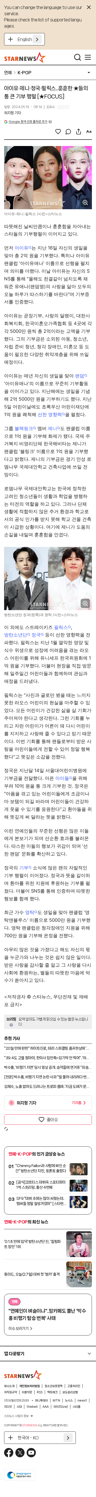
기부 (23, 867)
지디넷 (8, 1406)
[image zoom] (85, 202)
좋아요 (52, 1119)
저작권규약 (10, 1392)
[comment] (68, 131)
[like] (58, 131)
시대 (19, 1406)
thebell (32, 1406)
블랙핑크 (24, 428)
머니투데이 (41, 1400)
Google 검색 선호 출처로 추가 (28, 121)
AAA (45, 1406)
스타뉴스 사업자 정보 (16, 1416)
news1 (82, 1400)
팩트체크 (52, 1392)
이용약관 (27, 1392)
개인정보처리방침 (29, 1386)
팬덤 (79, 375)
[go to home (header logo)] (25, 57)
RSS (39, 1392)
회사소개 (9, 1386)
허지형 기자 (12, 113)
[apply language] (37, 39)
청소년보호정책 (53, 1386)
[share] (79, 131)
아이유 (21, 247)
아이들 (62, 778)
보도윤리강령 (70, 1392)
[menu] (88, 57)
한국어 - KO (28, 1437)
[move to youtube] (31, 1452)
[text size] (89, 131)
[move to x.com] (20, 1452)
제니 (52, 428)
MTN (56, 1400)
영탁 (29, 912)
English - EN (29, 39)
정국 (36, 634)
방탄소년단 (15, 634)
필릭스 (61, 627)
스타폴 (76, 1406)
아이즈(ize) (61, 1406)
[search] (77, 57)
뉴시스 (69, 1400)
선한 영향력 (50, 414)
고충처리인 (73, 1386)
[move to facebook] (8, 1452)
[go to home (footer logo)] (23, 1375)
